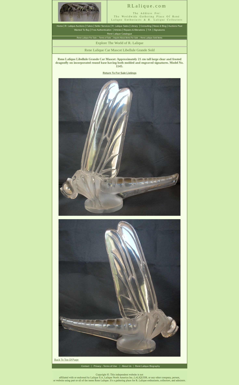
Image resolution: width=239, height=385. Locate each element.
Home (60, 26)
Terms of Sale (105, 38)
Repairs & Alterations (134, 30)
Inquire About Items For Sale (125, 38)
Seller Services (102, 26)
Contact (85, 366)
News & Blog (159, 26)
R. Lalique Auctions (75, 26)
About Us (126, 366)
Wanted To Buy (82, 30)
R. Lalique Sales (120, 26)
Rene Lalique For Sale (87, 38)
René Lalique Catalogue (119, 33)
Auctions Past (175, 26)
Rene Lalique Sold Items (151, 38)
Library (134, 26)
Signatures (159, 30)
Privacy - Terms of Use (105, 366)
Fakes (89, 26)
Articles (118, 30)
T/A (149, 30)
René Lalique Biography (147, 366)
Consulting (145, 26)
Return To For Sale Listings (119, 73)
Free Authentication (102, 30)
